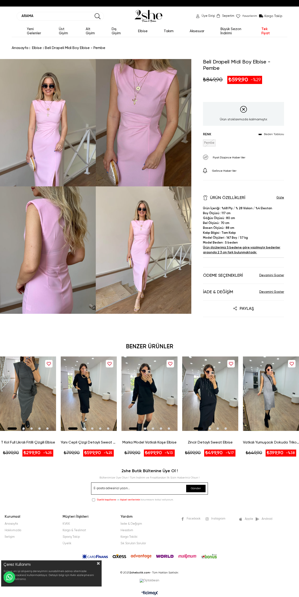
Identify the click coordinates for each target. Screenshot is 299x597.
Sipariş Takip (71, 536)
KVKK (66, 523)
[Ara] (98, 16)
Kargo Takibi (129, 536)
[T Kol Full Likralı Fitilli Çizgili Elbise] (28, 393)
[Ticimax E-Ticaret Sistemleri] (149, 593)
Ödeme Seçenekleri (223, 275)
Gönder (196, 488)
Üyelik (67, 543)
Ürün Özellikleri (227, 198)
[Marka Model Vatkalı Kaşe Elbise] (149, 393)
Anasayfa (11, 523)
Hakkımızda (13, 530)
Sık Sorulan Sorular (133, 543)
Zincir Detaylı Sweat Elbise (210, 442)
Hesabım (127, 530)
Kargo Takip (273, 16)
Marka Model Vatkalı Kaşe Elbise (149, 442)
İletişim (10, 536)
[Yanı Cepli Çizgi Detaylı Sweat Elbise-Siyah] (89, 393)
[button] (12, 428)
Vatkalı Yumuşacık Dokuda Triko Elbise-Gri (271, 442)
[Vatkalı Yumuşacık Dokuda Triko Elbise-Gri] (271, 393)
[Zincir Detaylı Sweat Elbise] (210, 393)
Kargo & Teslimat (74, 530)
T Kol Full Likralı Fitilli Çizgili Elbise (28, 442)
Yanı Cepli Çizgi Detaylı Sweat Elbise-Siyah (89, 442)
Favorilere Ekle (49, 363)
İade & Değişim (218, 292)
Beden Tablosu (274, 134)
